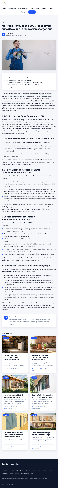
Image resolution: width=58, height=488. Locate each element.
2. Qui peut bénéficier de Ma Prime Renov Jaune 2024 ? (20, 80)
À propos (23, 12)
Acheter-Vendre (22, 8)
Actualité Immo (12, 8)
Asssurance (16, 12)
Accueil (4, 8)
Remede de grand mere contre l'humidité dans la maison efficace (40, 357)
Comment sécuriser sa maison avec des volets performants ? (42, 396)
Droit (3, 12)
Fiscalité (8, 12)
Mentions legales (25, 473)
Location (31, 8)
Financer (44, 8)
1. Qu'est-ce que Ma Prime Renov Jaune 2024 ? (17, 78)
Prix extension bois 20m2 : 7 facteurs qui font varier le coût (14, 396)
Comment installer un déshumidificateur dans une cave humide (11, 357)
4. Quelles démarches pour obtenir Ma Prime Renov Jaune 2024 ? (22, 84)
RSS (32, 473)
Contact (32, 12)
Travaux (51, 8)
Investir (38, 8)
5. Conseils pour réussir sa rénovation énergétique (19, 87)
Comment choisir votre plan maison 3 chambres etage (42, 434)
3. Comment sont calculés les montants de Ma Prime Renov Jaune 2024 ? (24, 82)
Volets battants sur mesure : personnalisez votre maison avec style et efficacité (13, 435)
